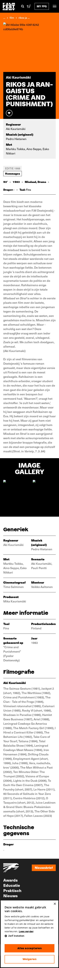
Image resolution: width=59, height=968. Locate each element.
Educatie (11, 885)
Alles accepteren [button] (29, 948)
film (12, 17)
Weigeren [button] (29, 959)
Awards (10, 880)
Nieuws (10, 895)
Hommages (12, 173)
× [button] (54, 904)
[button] (30, 935)
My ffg (42, 6)
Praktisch (12, 890)
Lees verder (26, 931)
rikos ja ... (24, 17)
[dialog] (30, 933)
